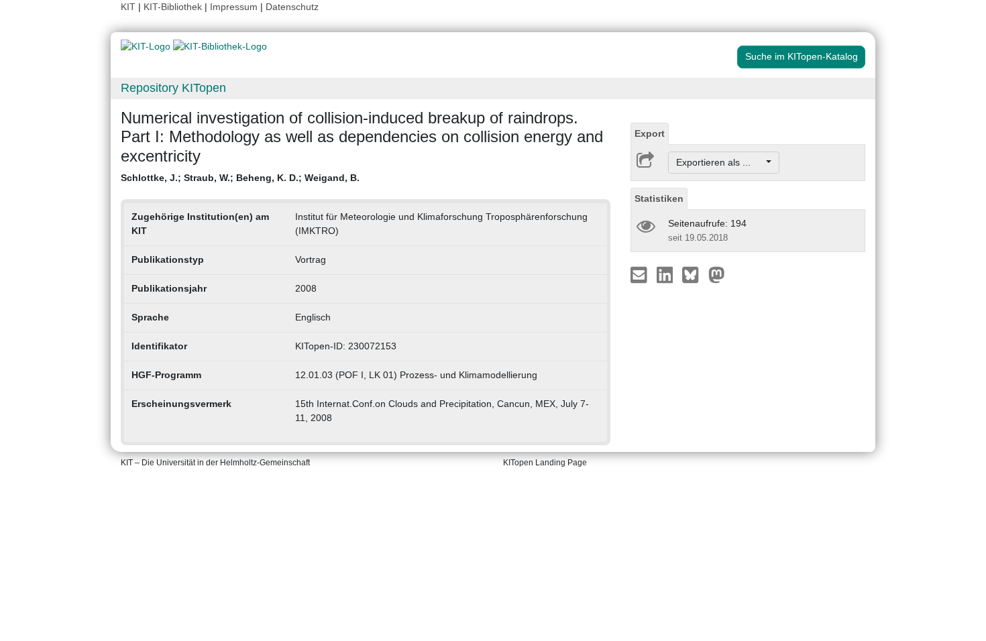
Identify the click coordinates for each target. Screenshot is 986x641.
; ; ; (240, 177)
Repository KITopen (173, 88)
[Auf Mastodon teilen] (716, 274)
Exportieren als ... (720, 162)
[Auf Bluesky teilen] (694, 274)
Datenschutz (292, 6)
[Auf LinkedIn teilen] (666, 274)
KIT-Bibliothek (174, 6)
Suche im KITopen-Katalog (801, 56)
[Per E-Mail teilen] (640, 274)
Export (650, 133)
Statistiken (659, 198)
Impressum (234, 6)
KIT (128, 6)
